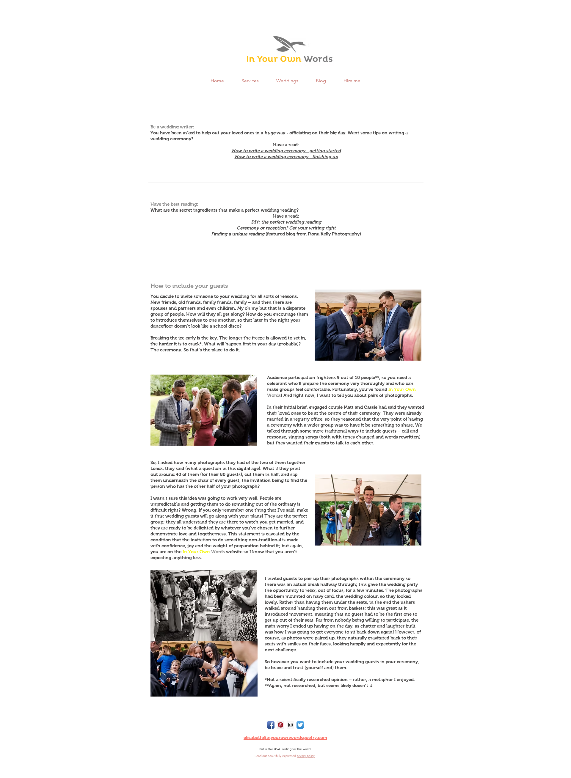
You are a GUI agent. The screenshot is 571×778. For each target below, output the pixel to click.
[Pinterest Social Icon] (280, 725)
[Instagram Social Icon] (290, 725)
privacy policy (306, 756)
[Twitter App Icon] (300, 725)
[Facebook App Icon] (270, 725)
